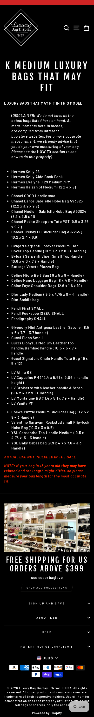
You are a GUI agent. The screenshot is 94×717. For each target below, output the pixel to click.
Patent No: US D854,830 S (47, 646)
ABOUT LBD (47, 617)
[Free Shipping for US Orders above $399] (47, 527)
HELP (47, 632)
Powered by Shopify (47, 713)
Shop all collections (47, 587)
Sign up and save (47, 603)
